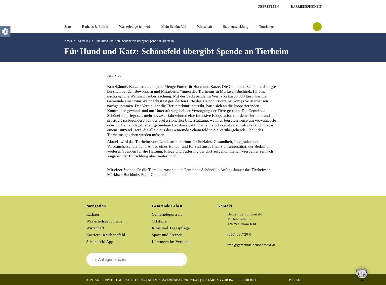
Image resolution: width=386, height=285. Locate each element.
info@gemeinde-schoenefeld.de (251, 245)
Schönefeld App (99, 241)
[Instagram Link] (237, 262)
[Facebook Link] (223, 262)
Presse (294, 280)
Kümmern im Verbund (171, 241)
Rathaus (93, 214)
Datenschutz (134, 280)
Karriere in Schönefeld (105, 235)
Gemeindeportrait (167, 214)
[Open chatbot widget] (362, 274)
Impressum (112, 280)
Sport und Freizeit (167, 235)
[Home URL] (82, 15)
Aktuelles (84, 41)
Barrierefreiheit (306, 6)
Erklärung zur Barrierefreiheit (230, 280)
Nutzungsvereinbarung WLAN (174, 280)
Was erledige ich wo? (134, 27)
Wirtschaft (95, 228)
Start (67, 27)
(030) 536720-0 (239, 234)
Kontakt (93, 280)
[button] (5, 31)
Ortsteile (159, 221)
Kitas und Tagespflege (171, 228)
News (68, 41)
